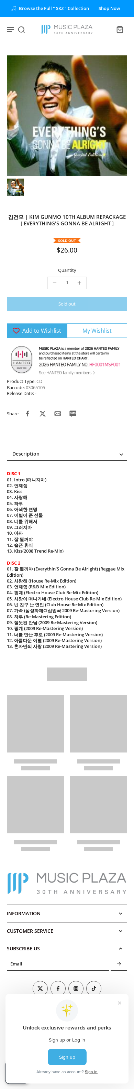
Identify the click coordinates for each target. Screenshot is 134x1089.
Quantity (67, 270)
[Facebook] (58, 988)
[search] (21, 29)
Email (16, 964)
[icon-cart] (119, 29)
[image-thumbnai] (15, 187)
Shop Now (109, 8)
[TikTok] (93, 988)
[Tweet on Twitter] (42, 413)
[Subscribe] (119, 964)
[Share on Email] (57, 413)
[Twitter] (40, 988)
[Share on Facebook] (27, 413)
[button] (67, 304)
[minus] (55, 283)
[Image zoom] (67, 115)
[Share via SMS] (72, 413)
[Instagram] (75, 988)
